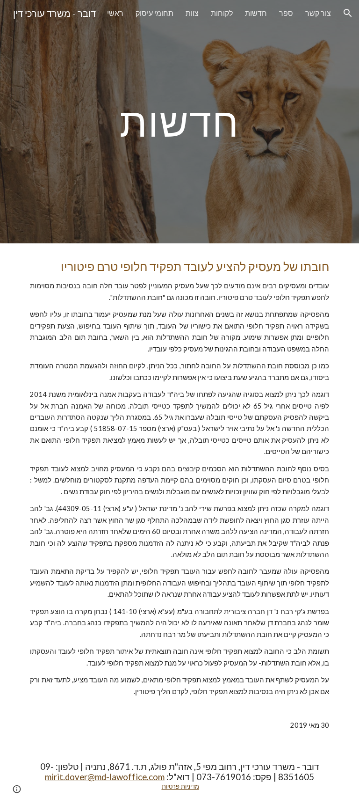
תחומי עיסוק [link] (154, 12)
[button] (348, 13)
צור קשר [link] (318, 12)
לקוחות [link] (222, 12)
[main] (179, 121)
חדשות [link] (256, 12)
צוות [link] (192, 12)
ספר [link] (286, 12)
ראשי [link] (115, 12)
